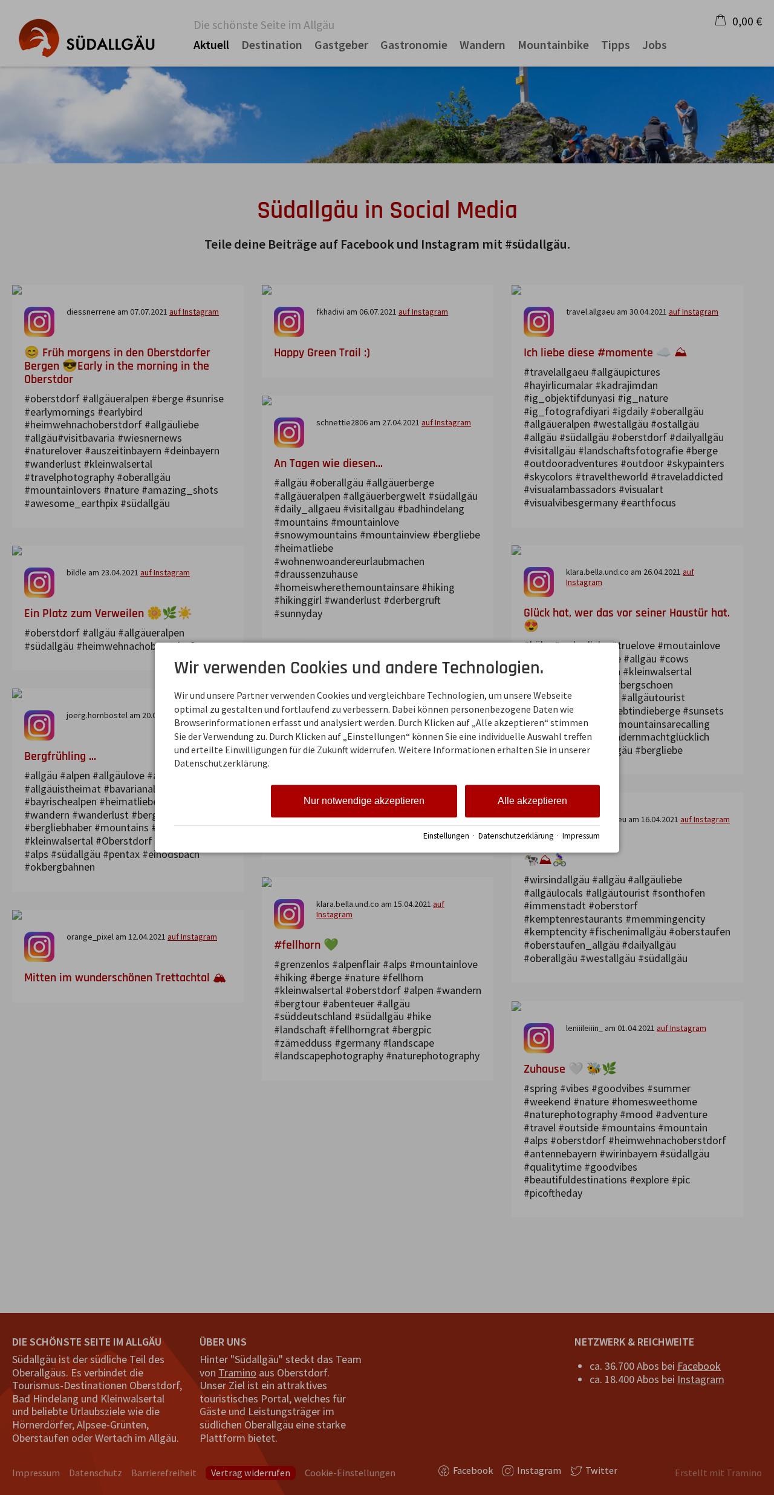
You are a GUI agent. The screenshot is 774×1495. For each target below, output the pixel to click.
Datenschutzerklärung (515, 836)
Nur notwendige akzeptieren (364, 801)
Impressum (581, 836)
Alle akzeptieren (532, 801)
